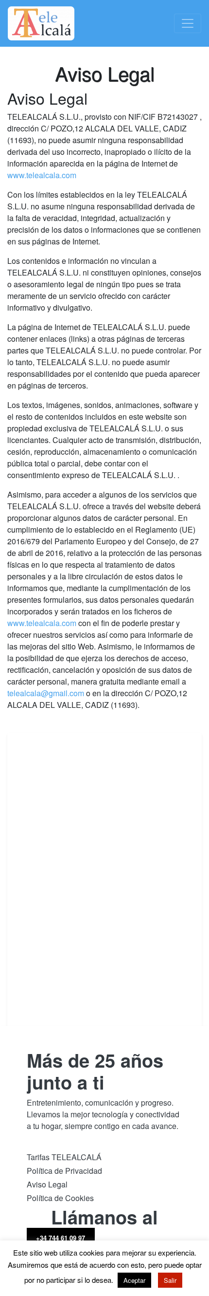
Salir (170, 1280)
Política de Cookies (60, 1197)
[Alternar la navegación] (187, 23)
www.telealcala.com (41, 175)
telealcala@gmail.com (45, 693)
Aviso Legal (47, 1184)
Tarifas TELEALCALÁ (64, 1157)
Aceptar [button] (134, 1280)
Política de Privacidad (64, 1170)
